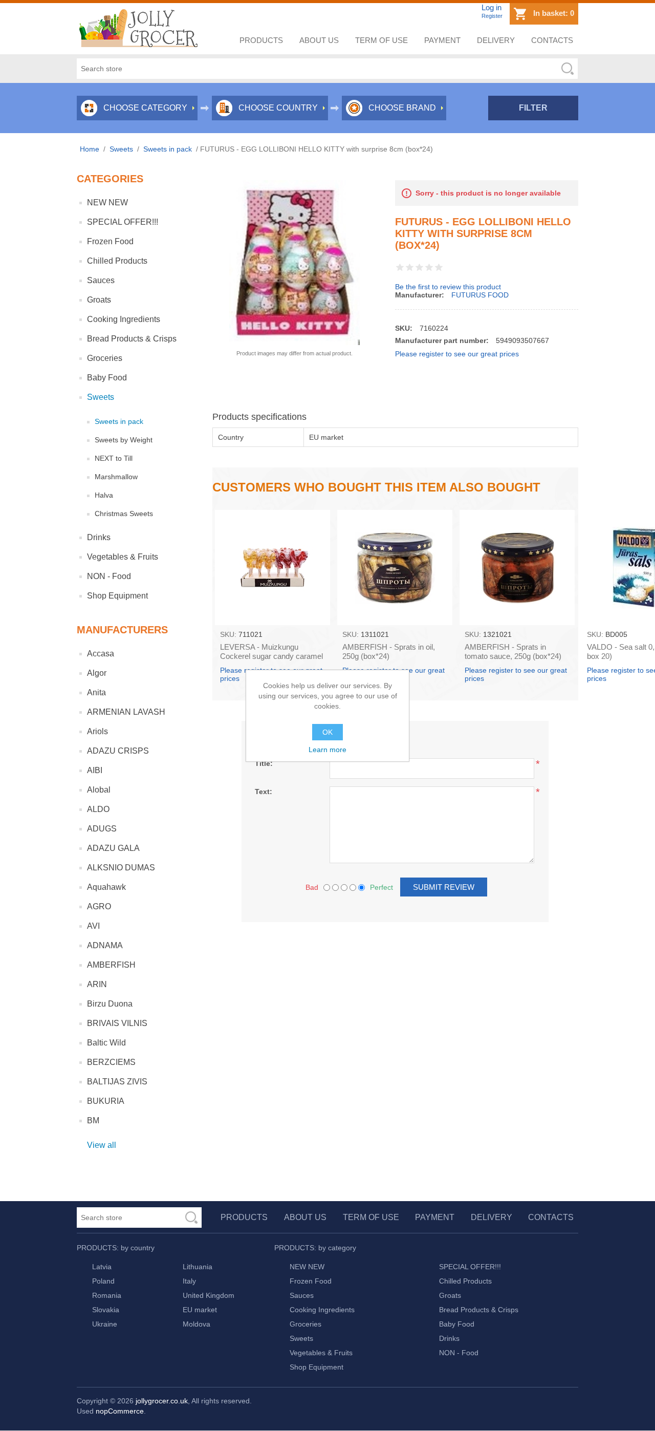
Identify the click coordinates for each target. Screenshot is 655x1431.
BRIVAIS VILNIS (117, 1023)
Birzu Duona (110, 1003)
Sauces (101, 280)
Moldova (196, 1324)
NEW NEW (107, 202)
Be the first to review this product (448, 287)
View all (101, 1145)
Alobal (99, 789)
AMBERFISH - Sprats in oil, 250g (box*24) (388, 651)
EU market (200, 1310)
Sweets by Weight (123, 440)
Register (492, 16)
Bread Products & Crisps (132, 338)
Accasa (100, 653)
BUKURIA (105, 1101)
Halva (104, 495)
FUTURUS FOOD (480, 295)
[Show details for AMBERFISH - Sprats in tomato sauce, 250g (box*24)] (517, 567)
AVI (93, 926)
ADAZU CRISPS (118, 750)
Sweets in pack (119, 421)
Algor (96, 673)
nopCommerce (120, 1411)
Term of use (381, 40)
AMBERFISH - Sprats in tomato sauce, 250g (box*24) (513, 651)
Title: (264, 763)
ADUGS (102, 828)
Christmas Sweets (124, 513)
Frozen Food (110, 241)
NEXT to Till (114, 458)
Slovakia (105, 1310)
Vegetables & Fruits (122, 556)
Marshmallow (116, 477)
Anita (96, 692)
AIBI (94, 770)
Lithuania (197, 1267)
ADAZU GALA (113, 848)
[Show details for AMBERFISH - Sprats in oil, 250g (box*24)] (394, 567)
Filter (533, 107)
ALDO (98, 809)
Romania (106, 1295)
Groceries (104, 358)
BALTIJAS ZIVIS (117, 1081)
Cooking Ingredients (123, 319)
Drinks (99, 537)
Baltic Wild (106, 1042)
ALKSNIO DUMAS (121, 867)
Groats (99, 299)
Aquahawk (106, 887)
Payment (442, 40)
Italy (189, 1281)
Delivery (496, 40)
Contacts (552, 40)
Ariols (97, 731)
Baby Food (107, 377)
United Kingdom (208, 1295)
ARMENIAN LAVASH (126, 712)
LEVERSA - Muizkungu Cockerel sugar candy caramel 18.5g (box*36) (271, 656)
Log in (491, 7)
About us (319, 40)
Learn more (327, 749)
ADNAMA (105, 945)
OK (327, 732)
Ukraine (104, 1324)
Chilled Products (117, 261)
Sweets (100, 397)
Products (261, 40)
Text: (263, 791)
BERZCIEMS (111, 1062)
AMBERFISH (111, 964)
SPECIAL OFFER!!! (122, 222)
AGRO (99, 906)
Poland (103, 1281)
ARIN (97, 984)
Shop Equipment (117, 595)
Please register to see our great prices (457, 354)
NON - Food (109, 576)
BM (93, 1120)
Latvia (102, 1267)
